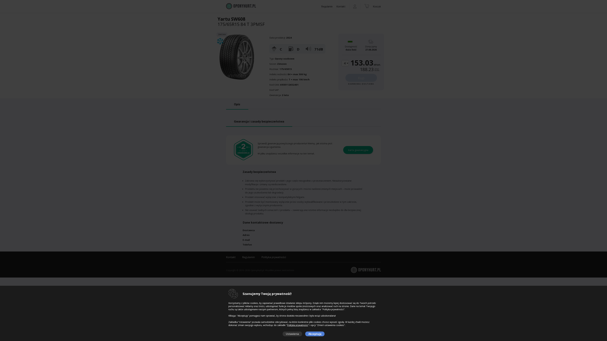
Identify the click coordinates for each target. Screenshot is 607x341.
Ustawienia (292, 334)
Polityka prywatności (297, 325)
